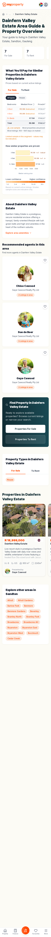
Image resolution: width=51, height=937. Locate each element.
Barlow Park (13, 606)
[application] (25, 160)
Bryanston (13, 627)
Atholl (10, 600)
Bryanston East (29, 627)
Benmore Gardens (16, 611)
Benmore (28, 606)
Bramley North (15, 616)
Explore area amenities (17, 233)
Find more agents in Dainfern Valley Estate (22, 252)
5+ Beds (10, 118)
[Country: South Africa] (43, 4)
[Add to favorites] (45, 260)
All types (11, 98)
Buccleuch (33, 633)
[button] (24, 553)
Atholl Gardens (25, 600)
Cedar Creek (14, 638)
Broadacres (13, 622)
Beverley (34, 611)
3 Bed (9, 109)
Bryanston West (15, 633)
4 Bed (9, 114)
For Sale (12, 90)
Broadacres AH (31, 622)
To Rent (25, 90)
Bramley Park (32, 616)
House (22, 98)
